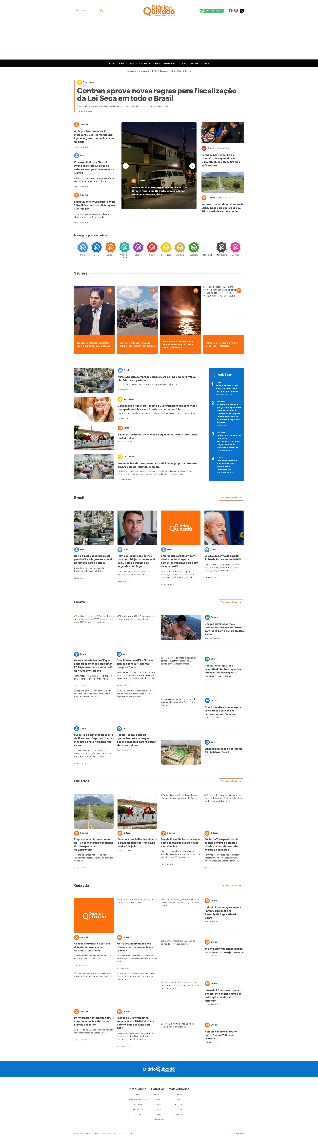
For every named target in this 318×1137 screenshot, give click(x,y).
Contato (138, 1114)
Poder (154, 71)
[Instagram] (236, 10)
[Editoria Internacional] (221, 248)
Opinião (195, 63)
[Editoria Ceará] (97, 248)
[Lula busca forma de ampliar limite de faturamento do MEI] (224, 528)
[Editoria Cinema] (138, 248)
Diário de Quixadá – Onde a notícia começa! (96, 1134)
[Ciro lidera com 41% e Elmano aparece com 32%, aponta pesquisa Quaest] (137, 632)
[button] (192, 166)
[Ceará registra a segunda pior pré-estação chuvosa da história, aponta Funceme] (181, 710)
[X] (241, 10)
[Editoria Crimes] (152, 248)
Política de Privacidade (138, 1099)
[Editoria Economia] (180, 248)
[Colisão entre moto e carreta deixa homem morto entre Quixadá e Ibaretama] (94, 915)
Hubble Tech (239, 1134)
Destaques (169, 63)
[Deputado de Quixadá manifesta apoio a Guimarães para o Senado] (94, 310)
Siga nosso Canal (212, 11)
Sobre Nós (138, 1104)
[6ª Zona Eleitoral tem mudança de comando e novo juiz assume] (181, 952)
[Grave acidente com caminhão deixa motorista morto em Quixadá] (137, 310)
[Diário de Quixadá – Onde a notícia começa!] (159, 10)
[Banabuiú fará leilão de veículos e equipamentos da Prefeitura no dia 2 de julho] (94, 438)
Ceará (131, 63)
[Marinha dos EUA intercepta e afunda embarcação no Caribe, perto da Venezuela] (180, 310)
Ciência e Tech (176, 71)
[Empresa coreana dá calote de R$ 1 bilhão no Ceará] (181, 752)
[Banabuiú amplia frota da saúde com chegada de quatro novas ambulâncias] (180, 811)
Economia (180, 255)
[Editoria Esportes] (194, 248)
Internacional (144, 71)
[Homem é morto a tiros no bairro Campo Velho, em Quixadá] (181, 1035)
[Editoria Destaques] (166, 248)
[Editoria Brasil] (83, 248)
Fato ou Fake (207, 255)
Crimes (182, 63)
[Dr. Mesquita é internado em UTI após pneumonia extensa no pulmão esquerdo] (94, 989)
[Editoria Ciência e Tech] (124, 248)
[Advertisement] (159, 40)
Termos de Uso (138, 1109)
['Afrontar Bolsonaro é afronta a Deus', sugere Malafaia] (223, 310)
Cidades (143, 63)
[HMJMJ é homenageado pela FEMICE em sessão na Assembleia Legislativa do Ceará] (181, 910)
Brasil (121, 63)
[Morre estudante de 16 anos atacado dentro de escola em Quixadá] (137, 915)
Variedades (131, 71)
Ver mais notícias (229, 498)
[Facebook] (231, 11)
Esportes (164, 71)
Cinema (188, 71)
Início (111, 63)
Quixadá (156, 63)
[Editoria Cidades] (111, 248)
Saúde (206, 63)
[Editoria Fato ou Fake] (208, 248)
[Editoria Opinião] (235, 248)
